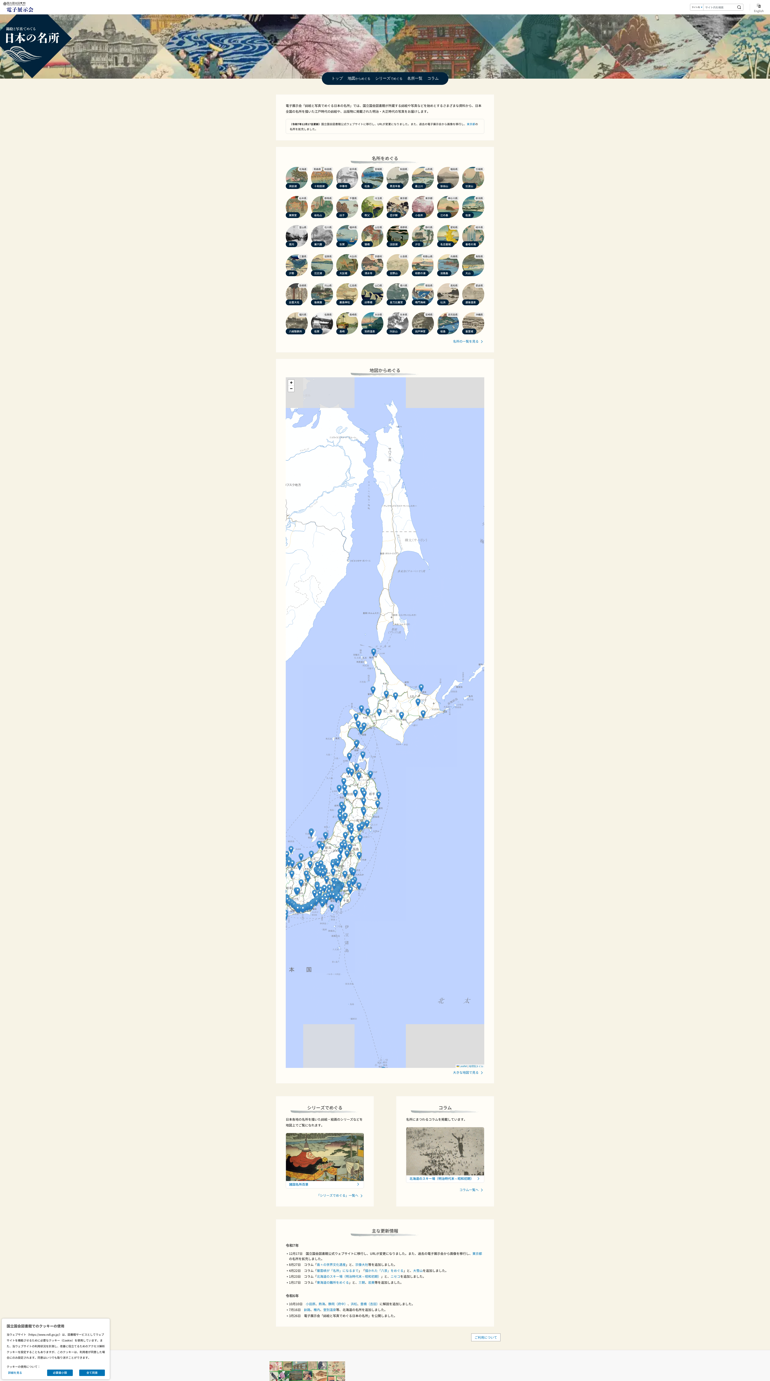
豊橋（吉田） (370, 1303)
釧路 (307, 1309)
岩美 (371, 1282)
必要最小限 (60, 1373)
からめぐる (359, 78)
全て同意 (92, 1373)
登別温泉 (329, 1309)
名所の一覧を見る (466, 341)
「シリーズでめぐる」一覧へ (338, 1195)
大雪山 (418, 1270)
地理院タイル (476, 1066)
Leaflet (463, 1066)
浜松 (354, 1303)
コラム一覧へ (469, 1189)
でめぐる (388, 78)
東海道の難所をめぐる (333, 1282)
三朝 (362, 1282)
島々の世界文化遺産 (331, 1264)
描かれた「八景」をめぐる (384, 1270)
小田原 (310, 1303)
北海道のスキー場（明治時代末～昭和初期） (349, 1276)
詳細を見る (15, 1373)
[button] (367, 712)
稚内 (317, 1309)
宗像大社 (361, 1264)
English (759, 11)
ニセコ (395, 1276)
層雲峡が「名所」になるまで (338, 1270)
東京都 (471, 124)
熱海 (322, 1303)
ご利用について (486, 1337)
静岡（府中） (338, 1303)
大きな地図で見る (466, 1072)
